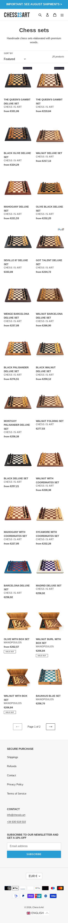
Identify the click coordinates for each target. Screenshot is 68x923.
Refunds (12, 766)
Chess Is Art (38, 907)
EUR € (33, 876)
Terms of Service (16, 793)
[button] (37, 913)
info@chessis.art (16, 814)
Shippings (12, 757)
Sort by (8, 53)
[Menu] (62, 15)
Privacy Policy (15, 784)
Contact (11, 775)
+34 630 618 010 (16, 821)
